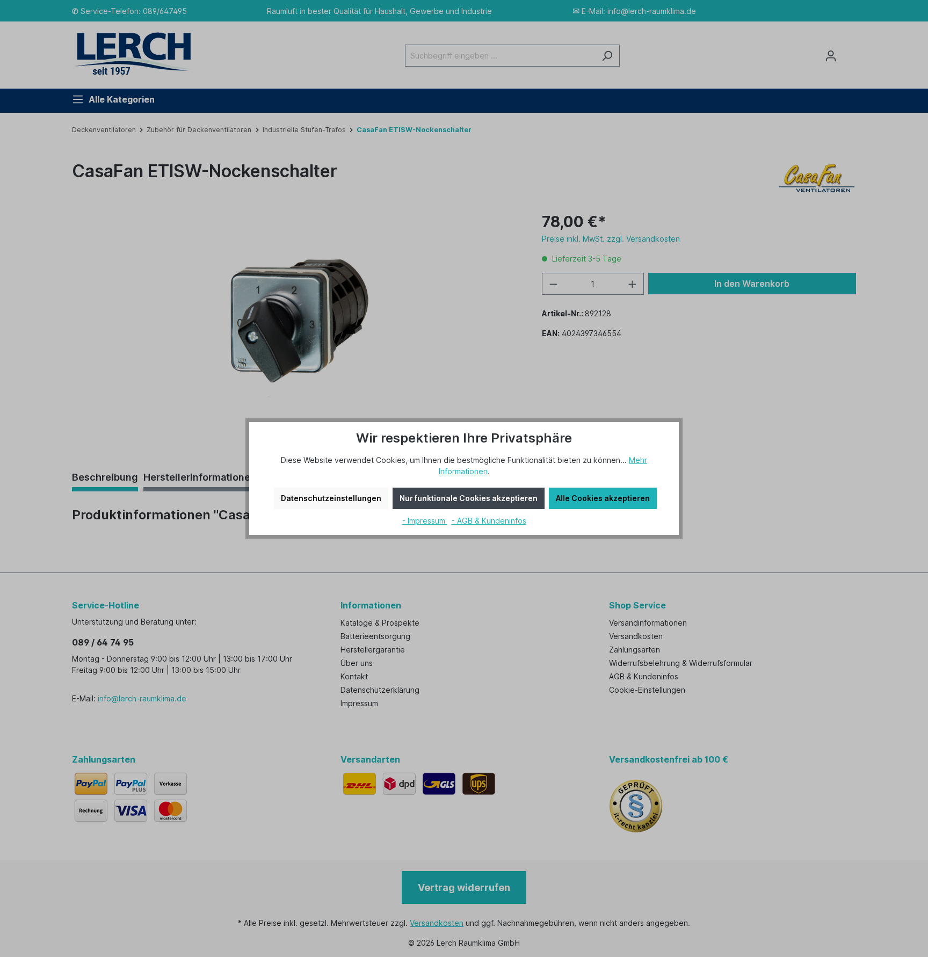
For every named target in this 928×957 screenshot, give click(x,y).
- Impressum (424, 520)
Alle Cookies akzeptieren (603, 498)
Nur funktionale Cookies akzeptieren (469, 498)
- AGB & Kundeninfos (489, 520)
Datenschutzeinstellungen (331, 498)
